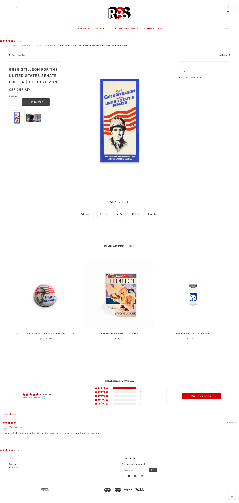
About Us (13, 467)
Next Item (222, 55)
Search (12, 464)
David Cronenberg (45, 45)
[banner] (119, 13)
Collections (26, 45)
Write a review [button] (201, 395)
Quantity (13, 96)
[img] (9, 423)
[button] (7, 41)
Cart (227, 28)
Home (12, 45)
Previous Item (19, 55)
